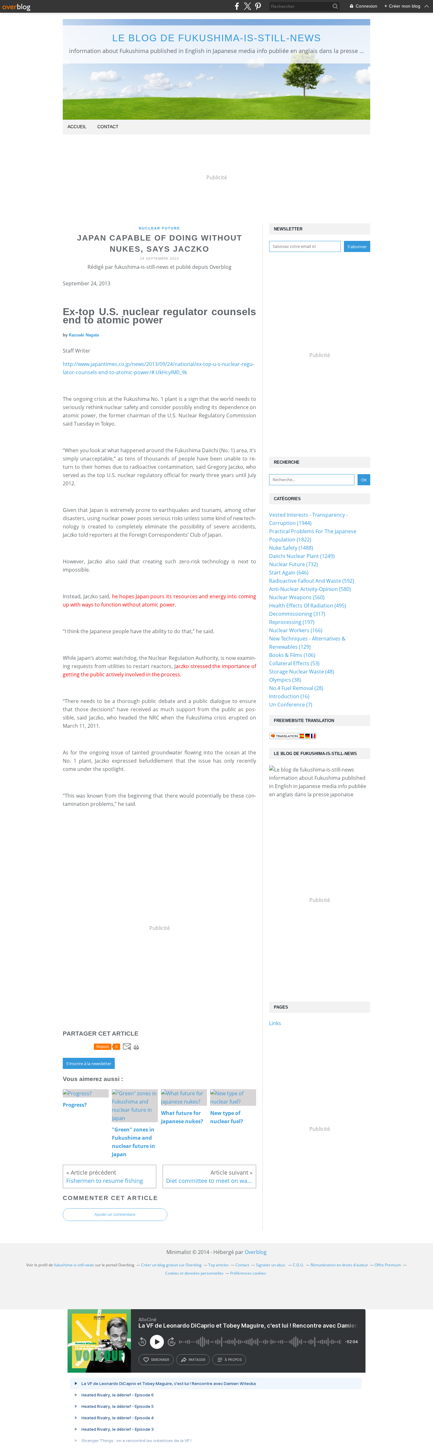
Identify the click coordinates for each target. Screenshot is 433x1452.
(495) (307, 605)
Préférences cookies (248, 1273)
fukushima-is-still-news (74, 1265)
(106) (292, 655)
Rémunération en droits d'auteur (339, 1265)
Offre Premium (388, 1265)
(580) (310, 589)
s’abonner (160, 1360)
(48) (301, 671)
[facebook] (237, 6)
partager (197, 1360)
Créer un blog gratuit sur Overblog (171, 1265)
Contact (108, 126)
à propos (233, 1360)
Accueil (77, 126)
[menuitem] (77, 127)
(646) (288, 572)
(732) (293, 564)
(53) (294, 663)
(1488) (291, 547)
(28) (296, 688)
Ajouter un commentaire (115, 1214)
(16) (289, 696)
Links (275, 1023)
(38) (285, 679)
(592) (311, 580)
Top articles (218, 1265)
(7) (290, 704)
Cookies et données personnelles (194, 1273)
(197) (291, 622)
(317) (297, 613)
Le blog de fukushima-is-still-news (216, 38)
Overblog (256, 1252)
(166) (295, 630)
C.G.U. (298, 1265)
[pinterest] (258, 6)
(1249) (302, 556)
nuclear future (159, 228)
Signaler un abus (271, 1265)
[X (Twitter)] (247, 6)
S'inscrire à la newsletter (88, 1063)
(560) (297, 597)
